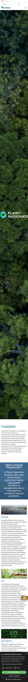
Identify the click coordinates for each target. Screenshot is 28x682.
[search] (19, 4)
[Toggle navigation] (25, 8)
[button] (14, 679)
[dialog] (14, 667)
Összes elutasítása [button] (14, 676)
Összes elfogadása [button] (14, 672)
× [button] (26, 653)
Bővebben (18, 661)
